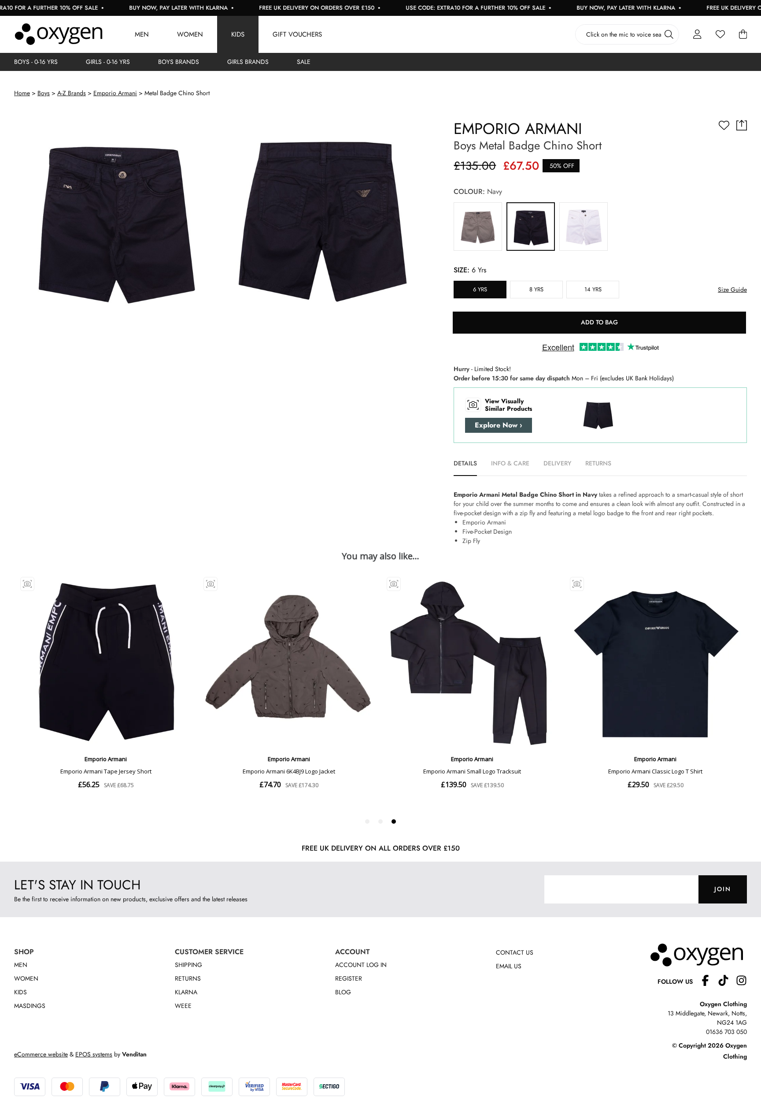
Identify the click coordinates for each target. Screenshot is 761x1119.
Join (722, 889)
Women (190, 34)
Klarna (186, 992)
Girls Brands (248, 61)
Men (142, 34)
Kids (237, 34)
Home (22, 93)
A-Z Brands (71, 93)
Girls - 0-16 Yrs (108, 61)
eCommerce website (41, 1054)
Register (348, 978)
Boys (43, 93)
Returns (188, 978)
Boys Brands (178, 61)
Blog (343, 992)
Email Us (508, 966)
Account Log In (361, 964)
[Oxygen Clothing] (58, 34)
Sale (303, 61)
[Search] (669, 34)
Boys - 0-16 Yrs (36, 61)
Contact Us (514, 952)
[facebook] (709, 982)
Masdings (29, 1005)
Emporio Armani (115, 93)
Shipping (188, 964)
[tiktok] (727, 982)
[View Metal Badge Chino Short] (478, 226)
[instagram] (741, 982)
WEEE (183, 1005)
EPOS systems (93, 1054)
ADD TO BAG (599, 322)
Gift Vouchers (297, 34)
